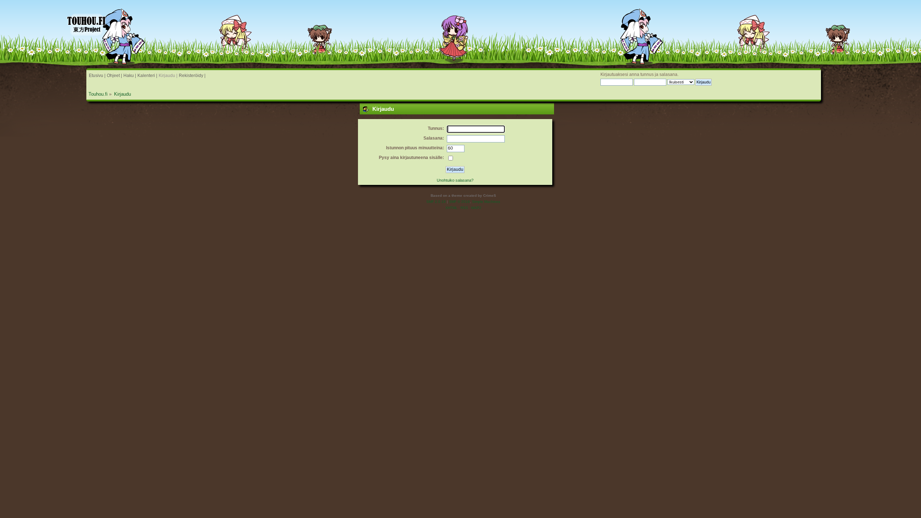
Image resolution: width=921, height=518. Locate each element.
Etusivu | (97, 75)
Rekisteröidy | (192, 75)
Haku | (129, 75)
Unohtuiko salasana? (455, 180)
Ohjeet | (114, 75)
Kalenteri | (147, 75)
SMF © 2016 (459, 202)
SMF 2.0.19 (436, 202)
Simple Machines (486, 202)
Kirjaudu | (168, 75)
